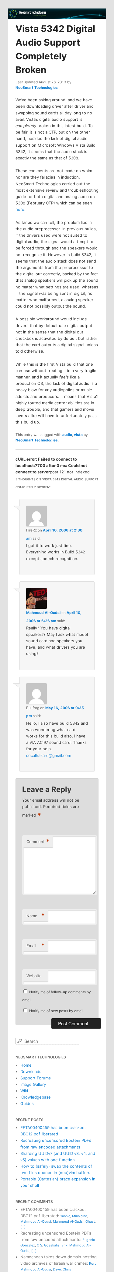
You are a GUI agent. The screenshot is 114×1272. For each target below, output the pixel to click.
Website (34, 975)
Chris (67, 1269)
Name (35, 916)
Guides (27, 1103)
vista (78, 434)
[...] (23, 1227)
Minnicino (79, 1216)
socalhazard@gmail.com (48, 755)
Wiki (24, 1090)
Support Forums (35, 1077)
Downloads (30, 1071)
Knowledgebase (35, 1097)
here (20, 209)
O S (39, 1245)
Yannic (65, 1216)
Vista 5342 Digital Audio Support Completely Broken (55, 49)
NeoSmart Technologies (37, 87)
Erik (64, 1245)
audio (67, 434)
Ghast (90, 1221)
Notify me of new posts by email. (56, 1011)
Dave (57, 1269)
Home (26, 1065)
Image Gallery (33, 1084)
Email (35, 946)
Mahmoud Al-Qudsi (43, 612)
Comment (38, 841)
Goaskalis (52, 1245)
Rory (92, 1263)
